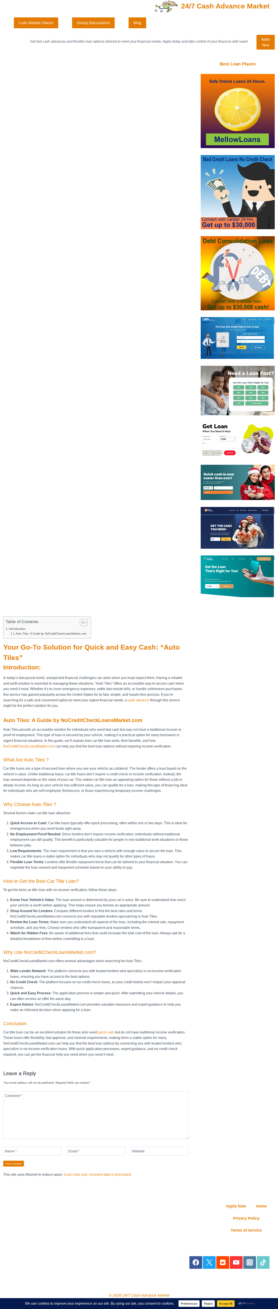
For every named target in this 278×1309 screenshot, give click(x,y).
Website (138, 1151)
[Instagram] (249, 1262)
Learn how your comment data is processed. (98, 1174)
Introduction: (17, 628)
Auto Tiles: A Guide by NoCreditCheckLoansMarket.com (51, 633)
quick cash (106, 1032)
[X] (209, 1262)
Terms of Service (246, 1230)
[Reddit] (222, 1262)
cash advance (138, 700)
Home (261, 1206)
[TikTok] (263, 1262)
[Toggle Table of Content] (81, 622)
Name (11, 1151)
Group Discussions (93, 23)
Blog (137, 23)
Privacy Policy (246, 1218)
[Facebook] (195, 1262)
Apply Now (265, 42)
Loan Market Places (36, 23)
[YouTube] (236, 1262)
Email (73, 1151)
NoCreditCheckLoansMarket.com (29, 746)
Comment (13, 1096)
